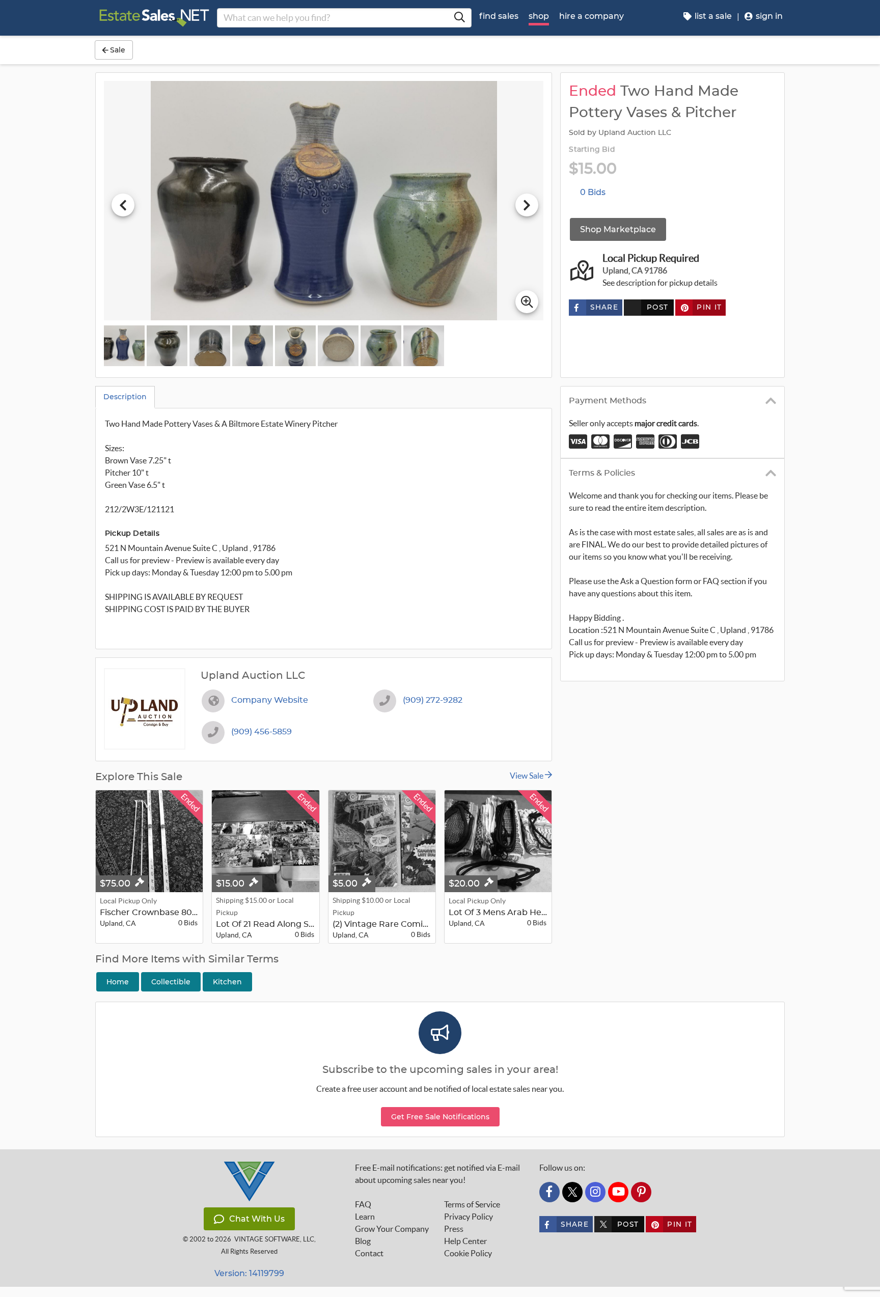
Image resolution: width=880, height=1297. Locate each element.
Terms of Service (472, 1204)
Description (125, 396)
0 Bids (593, 192)
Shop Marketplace (618, 229)
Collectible (170, 981)
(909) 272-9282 (432, 700)
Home (117, 981)
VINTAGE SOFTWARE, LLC (274, 1239)
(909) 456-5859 (261, 732)
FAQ (363, 1204)
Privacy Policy (468, 1216)
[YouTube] (618, 1192)
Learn (365, 1216)
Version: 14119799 (249, 1273)
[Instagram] (595, 1192)
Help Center (465, 1241)
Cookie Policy (468, 1253)
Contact (369, 1253)
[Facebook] (549, 1192)
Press (453, 1228)
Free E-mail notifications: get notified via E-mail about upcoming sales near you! (437, 1173)
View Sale (527, 775)
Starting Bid (592, 149)
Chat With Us (257, 1219)
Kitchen (227, 981)
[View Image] (124, 345)
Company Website (269, 700)
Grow (392, 1228)
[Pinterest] (641, 1192)
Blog (363, 1241)
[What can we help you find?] (459, 17)
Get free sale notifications (440, 1116)
